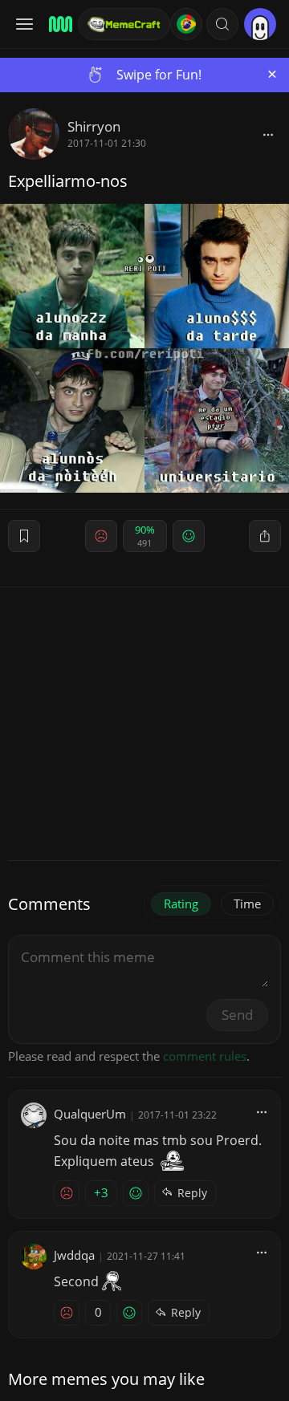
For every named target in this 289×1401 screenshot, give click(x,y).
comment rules (204, 1056)
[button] (222, 24)
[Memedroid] (58, 24)
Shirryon (93, 126)
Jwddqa (74, 1255)
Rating (181, 903)
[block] (268, 134)
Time (247, 903)
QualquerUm (90, 1114)
